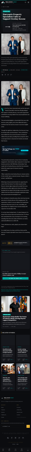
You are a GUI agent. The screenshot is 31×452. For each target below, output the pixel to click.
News (2, 407)
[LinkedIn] (8, 437)
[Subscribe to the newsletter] (28, 426)
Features (3, 410)
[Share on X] (8, 74)
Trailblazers (3, 415)
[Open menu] (28, 2)
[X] (19, 437)
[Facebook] (11, 437)
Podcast (18, 407)
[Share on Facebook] (5, 74)
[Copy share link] (11, 74)
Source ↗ (3, 72)
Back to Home (6, 6)
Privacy (13, 444)
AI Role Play (19, 410)
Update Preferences (21, 417)
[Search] (25, 2)
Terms (17, 444)
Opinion (3, 412)
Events (2, 417)
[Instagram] (15, 437)
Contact (18, 415)
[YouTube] (23, 437)
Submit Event (19, 412)
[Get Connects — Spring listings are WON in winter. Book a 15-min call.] (15, 150)
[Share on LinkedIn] (2, 74)
